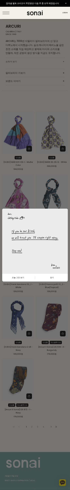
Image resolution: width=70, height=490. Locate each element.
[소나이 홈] (35, 13)
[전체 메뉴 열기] (6, 13)
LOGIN (65, 13)
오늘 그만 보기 (18, 277)
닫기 (52, 277)
